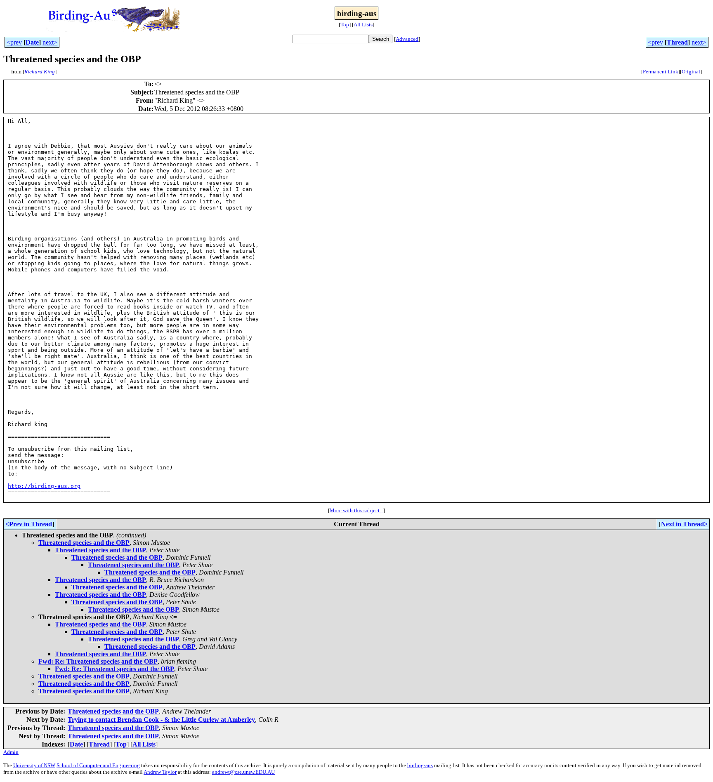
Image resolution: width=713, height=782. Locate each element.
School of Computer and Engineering (98, 765)
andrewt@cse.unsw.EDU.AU (243, 772)
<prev (14, 42)
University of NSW (34, 765)
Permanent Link (660, 71)
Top (344, 24)
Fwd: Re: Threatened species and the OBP (98, 661)
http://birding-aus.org (44, 486)
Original (691, 71)
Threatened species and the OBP (84, 542)
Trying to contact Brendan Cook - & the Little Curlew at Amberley (161, 719)
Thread (677, 42)
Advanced (407, 39)
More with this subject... (356, 510)
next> (49, 42)
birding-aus (420, 765)
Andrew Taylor (160, 772)
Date (32, 42)
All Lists (363, 24)
